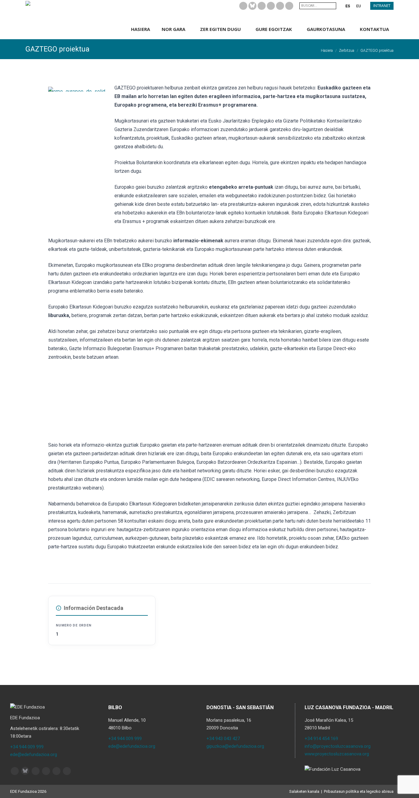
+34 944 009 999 (27, 747)
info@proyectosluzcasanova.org (338, 746)
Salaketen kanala (304, 791)
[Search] (332, 5)
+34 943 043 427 (223, 738)
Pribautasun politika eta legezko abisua (359, 791)
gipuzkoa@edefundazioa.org (235, 746)
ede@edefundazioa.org (33, 754)
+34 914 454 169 (321, 738)
